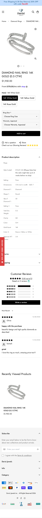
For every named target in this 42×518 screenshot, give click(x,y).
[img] (7, 317)
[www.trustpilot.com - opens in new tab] (12, 504)
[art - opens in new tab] (4, 504)
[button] (11, 286)
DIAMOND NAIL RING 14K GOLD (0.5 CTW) (14, 409)
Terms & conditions (24, 455)
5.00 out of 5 (27, 278)
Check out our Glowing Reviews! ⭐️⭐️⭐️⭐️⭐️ (20, 145)
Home (4, 21)
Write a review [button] (21, 302)
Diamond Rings (16, 21)
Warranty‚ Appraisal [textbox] (10, 121)
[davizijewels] (21, 12)
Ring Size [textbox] (7, 113)
